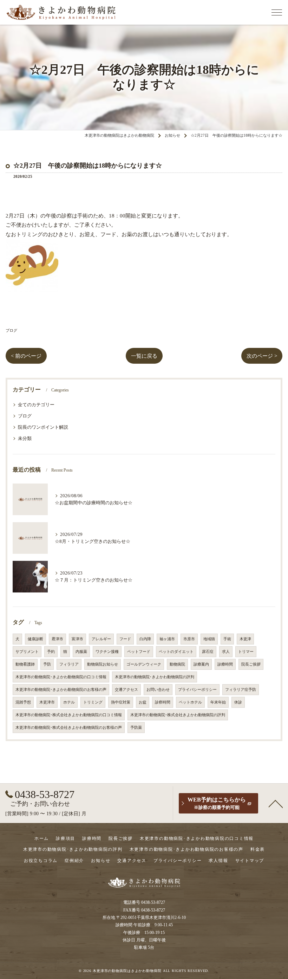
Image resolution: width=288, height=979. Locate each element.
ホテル (69, 702)
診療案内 (201, 664)
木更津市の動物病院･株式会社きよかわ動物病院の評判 (177, 715)
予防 (47, 664)
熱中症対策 (120, 702)
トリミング (93, 702)
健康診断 (35, 639)
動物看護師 (25, 664)
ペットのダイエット (176, 652)
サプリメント (27, 652)
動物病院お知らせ (102, 664)
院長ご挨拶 (251, 664)
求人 (226, 652)
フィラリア (69, 664)
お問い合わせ (158, 690)
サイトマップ (249, 860)
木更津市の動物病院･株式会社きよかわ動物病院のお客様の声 (68, 728)
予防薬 (136, 728)
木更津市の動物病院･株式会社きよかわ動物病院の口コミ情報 (68, 715)
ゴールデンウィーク (143, 664)
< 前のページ (26, 356)
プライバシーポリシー (197, 690)
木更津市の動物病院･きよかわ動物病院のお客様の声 (60, 690)
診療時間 (225, 664)
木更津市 (47, 702)
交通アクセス (126, 690)
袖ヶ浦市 (167, 639)
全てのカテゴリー (36, 404)
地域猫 (209, 639)
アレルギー (101, 639)
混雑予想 (23, 702)
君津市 (57, 639)
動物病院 (177, 664)
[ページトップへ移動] (276, 803)
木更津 (245, 639)
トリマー (246, 652)
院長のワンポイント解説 (43, 427)
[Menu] (276, 12)
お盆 (142, 702)
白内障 (145, 639)
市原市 (189, 639)
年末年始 (218, 702)
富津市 (77, 639)
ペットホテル (190, 702)
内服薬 (81, 652)
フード (125, 639)
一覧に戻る (144, 356)
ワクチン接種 (107, 652)
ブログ (11, 330)
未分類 (25, 438)
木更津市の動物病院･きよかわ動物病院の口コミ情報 (60, 677)
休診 (238, 702)
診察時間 (162, 702)
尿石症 (208, 652)
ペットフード (138, 652)
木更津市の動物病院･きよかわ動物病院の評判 (154, 677)
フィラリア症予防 (240, 690)
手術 (227, 639)
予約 (51, 652)
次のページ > (262, 356)
